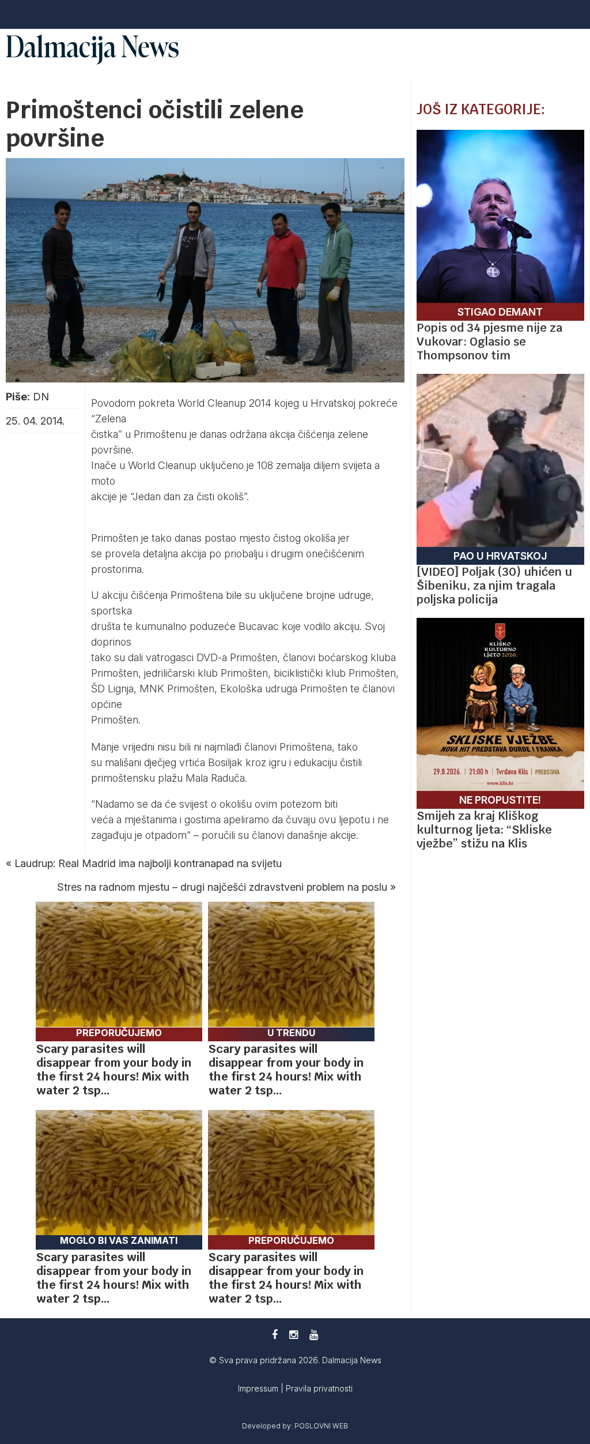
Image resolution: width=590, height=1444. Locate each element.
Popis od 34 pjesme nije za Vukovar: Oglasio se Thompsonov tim (489, 341)
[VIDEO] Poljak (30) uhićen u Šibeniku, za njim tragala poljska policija (494, 585)
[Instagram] (293, 1335)
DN (41, 397)
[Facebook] (274, 1335)
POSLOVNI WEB (321, 1426)
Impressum (259, 1388)
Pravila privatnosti (319, 1388)
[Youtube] (314, 1335)
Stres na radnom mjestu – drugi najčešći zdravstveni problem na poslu (222, 887)
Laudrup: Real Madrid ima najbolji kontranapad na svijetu (148, 863)
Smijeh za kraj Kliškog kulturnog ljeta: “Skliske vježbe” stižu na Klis (484, 829)
